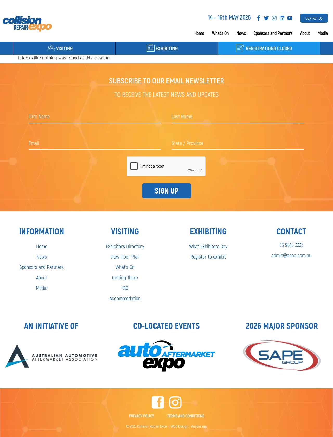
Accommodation (125, 298)
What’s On (220, 33)
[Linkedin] (282, 18)
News (241, 33)
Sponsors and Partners (273, 33)
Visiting (64, 48)
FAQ (124, 288)
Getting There (125, 277)
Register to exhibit (208, 256)
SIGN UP (166, 191)
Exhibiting (167, 48)
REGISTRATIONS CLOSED (269, 48)
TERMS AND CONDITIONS (185, 415)
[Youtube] (289, 18)
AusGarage (199, 426)
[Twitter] (266, 18)
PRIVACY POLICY (141, 415)
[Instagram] (274, 18)
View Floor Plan (125, 256)
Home (199, 33)
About (305, 33)
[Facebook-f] (258, 18)
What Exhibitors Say (208, 246)
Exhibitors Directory (125, 246)
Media (323, 33)
